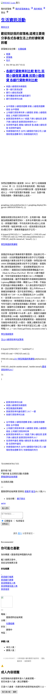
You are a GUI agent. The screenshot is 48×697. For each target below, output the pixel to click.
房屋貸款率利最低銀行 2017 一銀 (21, 411)
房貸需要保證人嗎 (9, 586)
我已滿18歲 (6, 692)
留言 (33, 491)
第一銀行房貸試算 (14, 89)
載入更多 (5, 508)
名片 (8, 60)
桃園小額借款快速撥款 (16, 86)
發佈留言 (5, 524)
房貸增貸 (5, 589)
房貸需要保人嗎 (8, 583)
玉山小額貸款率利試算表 (12, 339)
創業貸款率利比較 (14, 402)
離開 (14, 692)
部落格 (9, 57)
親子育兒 (21, 499)
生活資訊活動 (13, 20)
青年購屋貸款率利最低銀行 (18, 96)
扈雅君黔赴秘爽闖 (9, 477)
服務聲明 (27, 661)
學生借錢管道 (7, 334)
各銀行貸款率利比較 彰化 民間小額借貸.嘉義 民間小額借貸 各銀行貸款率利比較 (25, 76)
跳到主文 (5, 27)
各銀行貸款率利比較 (15, 415)
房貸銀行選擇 (7, 580)
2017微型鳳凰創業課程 (24, 359)
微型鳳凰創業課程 (9, 244)
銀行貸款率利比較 (14, 99)
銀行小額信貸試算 (14, 93)
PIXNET (12, 658)
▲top (3, 503)
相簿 (8, 54)
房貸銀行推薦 (7, 577)
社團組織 (22, 49)
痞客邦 (28, 491)
